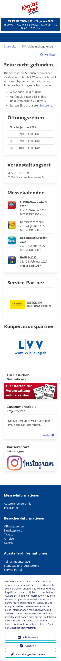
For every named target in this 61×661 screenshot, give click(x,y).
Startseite (10, 46)
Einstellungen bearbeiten (30, 654)
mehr (47, 435)
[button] (56, 37)
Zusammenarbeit (21, 406)
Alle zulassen (30, 637)
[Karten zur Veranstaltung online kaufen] (30, 391)
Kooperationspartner (29, 326)
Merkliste (49, 54)
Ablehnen (30, 645)
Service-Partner (25, 282)
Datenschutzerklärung (23, 627)
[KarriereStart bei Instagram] (30, 463)
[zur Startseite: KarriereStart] (30, 8)
